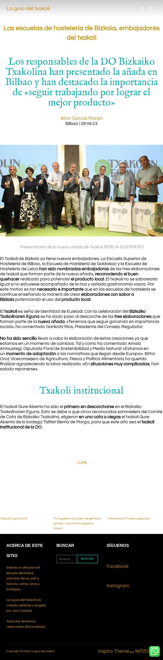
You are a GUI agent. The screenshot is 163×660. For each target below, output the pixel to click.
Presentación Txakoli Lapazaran (129, 518)
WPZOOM (146, 651)
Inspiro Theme (113, 651)
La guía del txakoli (28, 8)
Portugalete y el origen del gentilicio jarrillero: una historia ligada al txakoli (77, 523)
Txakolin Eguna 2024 (14, 518)
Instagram (118, 585)
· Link (81, 462)
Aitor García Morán (82, 118)
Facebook (118, 566)
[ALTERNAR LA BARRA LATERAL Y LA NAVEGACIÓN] (152, 8)
